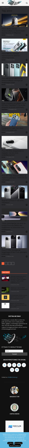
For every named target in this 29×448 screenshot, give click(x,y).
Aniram (3, 35)
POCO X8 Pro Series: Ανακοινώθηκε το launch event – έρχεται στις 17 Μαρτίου (14, 31)
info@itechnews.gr (12, 377)
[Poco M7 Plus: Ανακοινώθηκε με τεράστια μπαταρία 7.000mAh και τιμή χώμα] (14, 167)
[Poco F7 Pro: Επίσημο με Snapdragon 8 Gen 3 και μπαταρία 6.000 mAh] (14, 241)
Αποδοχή (10, 443)
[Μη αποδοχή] (27, 440)
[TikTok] (24, 365)
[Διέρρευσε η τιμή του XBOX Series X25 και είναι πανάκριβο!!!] (5, 289)
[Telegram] (19, 365)
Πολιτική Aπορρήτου (15, 445)
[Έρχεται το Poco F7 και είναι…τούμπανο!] (14, 192)
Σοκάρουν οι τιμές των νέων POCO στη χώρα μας (12, 129)
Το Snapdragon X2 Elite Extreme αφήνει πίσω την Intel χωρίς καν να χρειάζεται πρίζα (19, 297)
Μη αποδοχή (18, 443)
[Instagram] (14, 365)
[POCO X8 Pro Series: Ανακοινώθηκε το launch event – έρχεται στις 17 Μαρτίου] (14, 20)
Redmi (3, 220)
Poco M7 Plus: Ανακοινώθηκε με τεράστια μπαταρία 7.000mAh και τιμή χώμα (14, 178)
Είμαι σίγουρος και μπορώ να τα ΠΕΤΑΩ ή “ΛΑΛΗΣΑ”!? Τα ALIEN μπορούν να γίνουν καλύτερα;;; (14, 105)
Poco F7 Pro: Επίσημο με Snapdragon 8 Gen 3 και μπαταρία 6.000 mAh (14, 252)
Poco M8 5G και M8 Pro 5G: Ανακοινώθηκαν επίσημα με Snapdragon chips (12, 80)
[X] (12, 370)
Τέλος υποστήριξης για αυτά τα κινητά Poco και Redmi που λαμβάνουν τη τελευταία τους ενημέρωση (14, 226)
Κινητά (3, 50)
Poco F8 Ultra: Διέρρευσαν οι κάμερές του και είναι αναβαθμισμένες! (13, 153)
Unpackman (4, 109)
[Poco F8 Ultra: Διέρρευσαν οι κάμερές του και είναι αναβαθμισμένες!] (14, 142)
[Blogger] (4, 365)
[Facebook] (9, 365)
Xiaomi (3, 26)
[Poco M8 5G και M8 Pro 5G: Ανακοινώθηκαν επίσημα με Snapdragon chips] (14, 69)
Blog (3, 100)
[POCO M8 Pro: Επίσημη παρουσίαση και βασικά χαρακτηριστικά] (14, 45)
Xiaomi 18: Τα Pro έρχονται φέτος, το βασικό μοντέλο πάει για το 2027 (19, 305)
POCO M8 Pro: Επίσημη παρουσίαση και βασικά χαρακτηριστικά (11, 56)
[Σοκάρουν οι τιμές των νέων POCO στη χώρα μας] (14, 119)
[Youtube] (17, 370)
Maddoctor (14, 397)
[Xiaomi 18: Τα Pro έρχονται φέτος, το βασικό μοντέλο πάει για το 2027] (5, 305)
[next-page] (13, 263)
